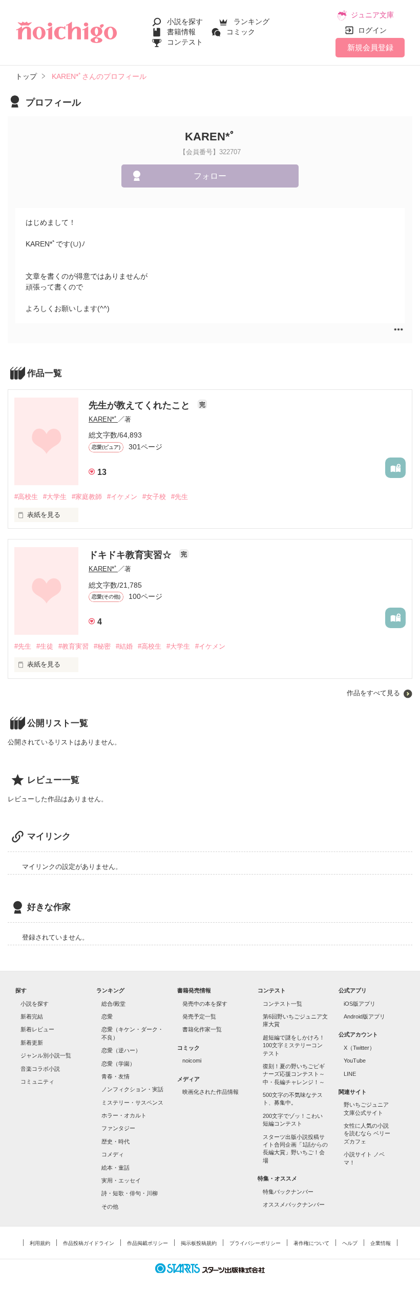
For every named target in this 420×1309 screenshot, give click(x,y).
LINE (350, 1074)
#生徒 (44, 646)
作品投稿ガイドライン (88, 1243)
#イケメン (122, 497)
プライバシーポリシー (255, 1243)
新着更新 (31, 1043)
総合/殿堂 (113, 1004)
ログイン (372, 30)
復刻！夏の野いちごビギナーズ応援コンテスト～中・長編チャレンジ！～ (294, 1074)
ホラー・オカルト (123, 1115)
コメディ (112, 1154)
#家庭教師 (87, 497)
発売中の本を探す (204, 1004)
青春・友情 (115, 1076)
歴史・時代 (115, 1141)
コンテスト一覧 (282, 1004)
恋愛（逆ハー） (121, 1050)
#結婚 (124, 646)
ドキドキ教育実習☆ (131, 555)
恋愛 (107, 1016)
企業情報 (380, 1243)
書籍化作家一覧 (202, 1029)
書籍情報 (181, 32)
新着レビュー (37, 1029)
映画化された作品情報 (210, 1092)
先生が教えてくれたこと (141, 405)
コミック (240, 32)
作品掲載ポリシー (147, 1243)
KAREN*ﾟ (103, 419)
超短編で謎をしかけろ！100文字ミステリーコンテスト (294, 1045)
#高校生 (26, 497)
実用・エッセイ (121, 1180)
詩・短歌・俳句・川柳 (129, 1193)
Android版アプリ (364, 1016)
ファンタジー (118, 1128)
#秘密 (102, 646)
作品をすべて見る (373, 693)
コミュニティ (37, 1081)
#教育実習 (73, 646)
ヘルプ (350, 1243)
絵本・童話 (115, 1168)
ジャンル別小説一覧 (45, 1055)
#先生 (179, 497)
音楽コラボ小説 (40, 1069)
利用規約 (40, 1243)
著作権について (311, 1243)
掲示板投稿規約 (199, 1243)
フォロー (210, 176)
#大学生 (55, 497)
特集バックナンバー (288, 1192)
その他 (109, 1206)
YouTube (355, 1060)
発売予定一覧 (199, 1016)
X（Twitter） (359, 1048)
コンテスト (185, 42)
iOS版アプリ (359, 1004)
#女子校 (154, 497)
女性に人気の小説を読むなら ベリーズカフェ (367, 1134)
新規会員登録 (370, 47)
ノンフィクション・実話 (132, 1089)
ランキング (251, 21)
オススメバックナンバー (294, 1204)
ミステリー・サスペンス (132, 1102)
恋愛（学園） (118, 1064)
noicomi (191, 1060)
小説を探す (185, 21)
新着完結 (31, 1016)
